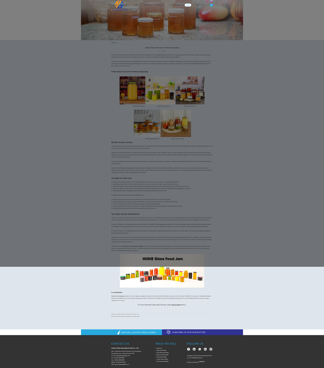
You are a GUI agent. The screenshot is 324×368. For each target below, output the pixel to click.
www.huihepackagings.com (121, 364)
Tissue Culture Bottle (162, 359)
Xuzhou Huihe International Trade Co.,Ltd (128, 314)
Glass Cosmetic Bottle (163, 354)
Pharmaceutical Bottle (162, 361)
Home (136, 5)
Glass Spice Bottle (162, 357)
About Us (147, 5)
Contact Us (199, 5)
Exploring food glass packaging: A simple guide (126, 316)
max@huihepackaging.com (122, 355)
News (188, 5)
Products (160, 5)
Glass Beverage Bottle (163, 352)
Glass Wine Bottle (161, 350)
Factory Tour (175, 5)
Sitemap (189, 362)
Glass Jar (159, 348)
